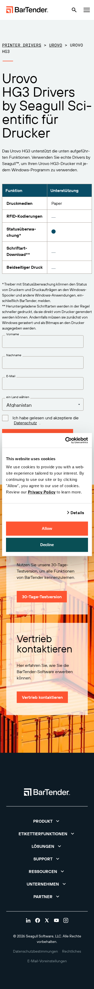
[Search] (74, 10)
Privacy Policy (42, 492)
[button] (47, 821)
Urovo (55, 45)
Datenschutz (25, 422)
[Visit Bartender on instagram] (65, 920)
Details (77, 512)
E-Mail (10, 376)
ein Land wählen (17, 397)
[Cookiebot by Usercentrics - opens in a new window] (66, 440)
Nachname (13, 355)
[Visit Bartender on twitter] (47, 920)
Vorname (12, 334)
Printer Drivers (21, 45)
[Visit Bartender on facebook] (37, 920)
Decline (47, 544)
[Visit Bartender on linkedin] (28, 920)
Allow (47, 528)
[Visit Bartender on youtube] (56, 920)
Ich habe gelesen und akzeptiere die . (46, 420)
